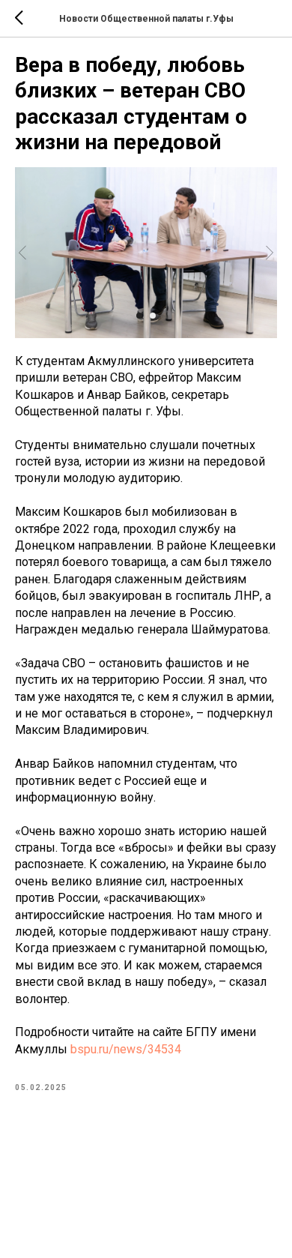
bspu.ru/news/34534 (125, 1049)
